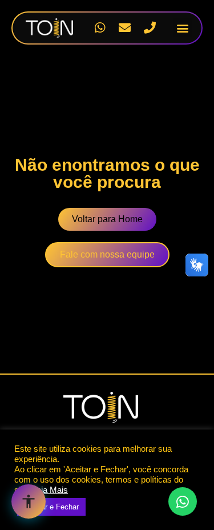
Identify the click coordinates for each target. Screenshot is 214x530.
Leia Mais (50, 490)
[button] (182, 27)
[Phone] (149, 28)
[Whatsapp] (100, 28)
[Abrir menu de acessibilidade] (28, 501)
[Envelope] (125, 28)
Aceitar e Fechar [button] (51, 507)
